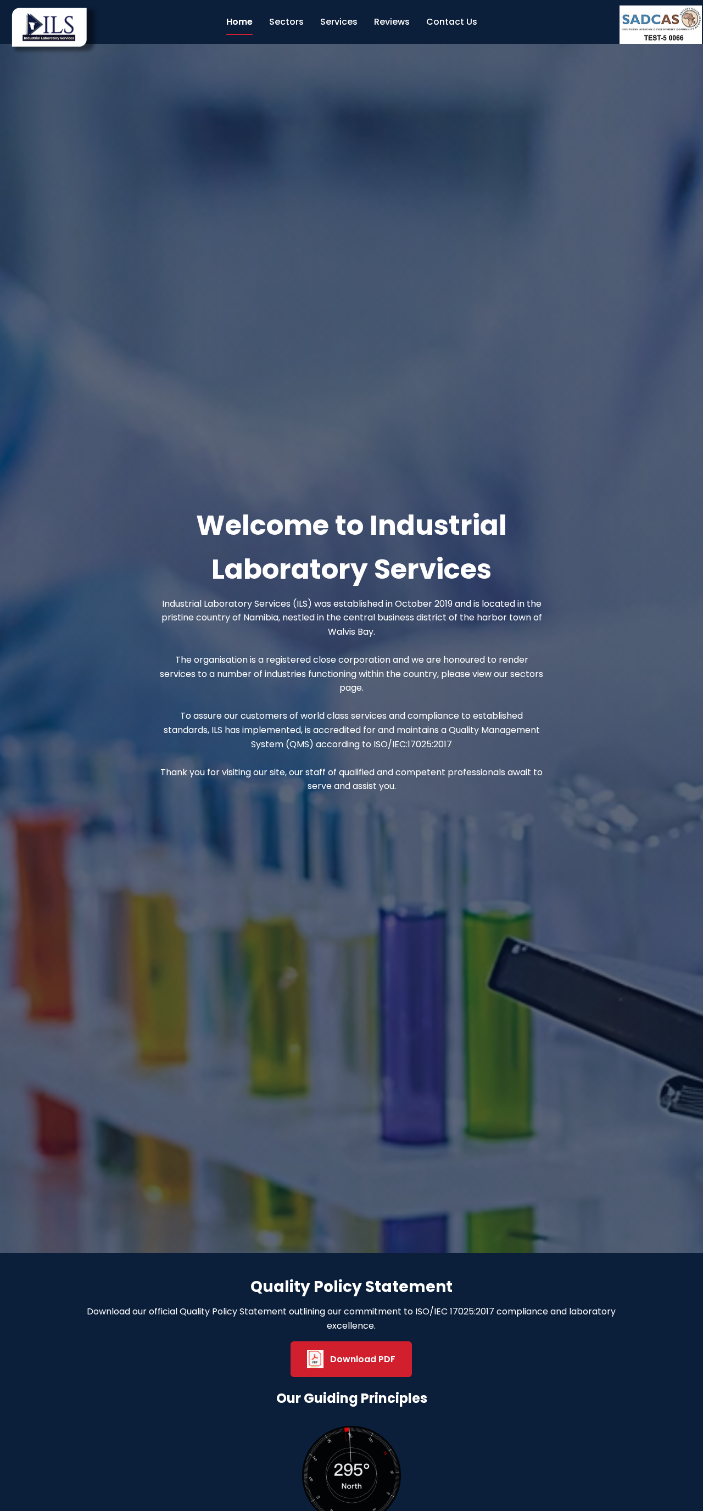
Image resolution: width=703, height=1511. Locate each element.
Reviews (392, 21)
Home (239, 21)
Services (339, 21)
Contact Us (451, 21)
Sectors (286, 21)
